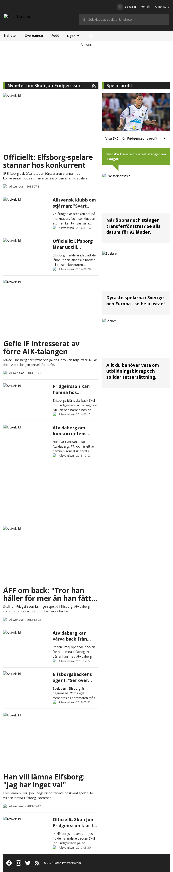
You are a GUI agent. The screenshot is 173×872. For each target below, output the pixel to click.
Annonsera (162, 7)
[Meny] (91, 36)
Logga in (130, 7)
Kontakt (145, 7)
